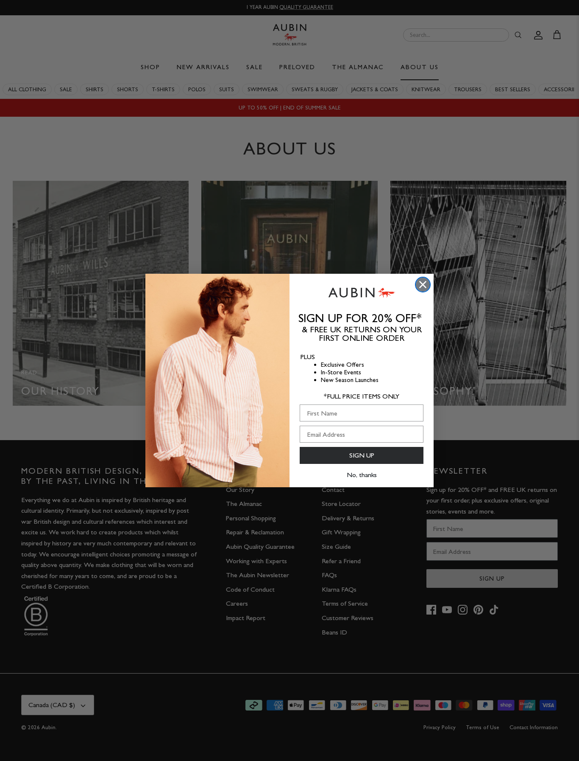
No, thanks (362, 475)
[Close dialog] (422, 284)
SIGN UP (361, 455)
